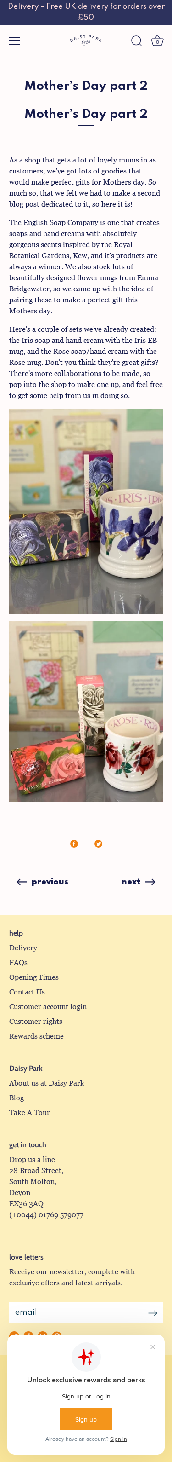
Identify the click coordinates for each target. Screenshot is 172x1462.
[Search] (137, 42)
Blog (16, 1097)
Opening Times (34, 977)
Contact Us (27, 992)
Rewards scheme (36, 1036)
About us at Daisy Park (46, 1083)
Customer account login (48, 1006)
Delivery (23, 947)
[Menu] (15, 41)
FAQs (18, 962)
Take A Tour (29, 1112)
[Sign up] (153, 1312)
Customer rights (35, 1021)
